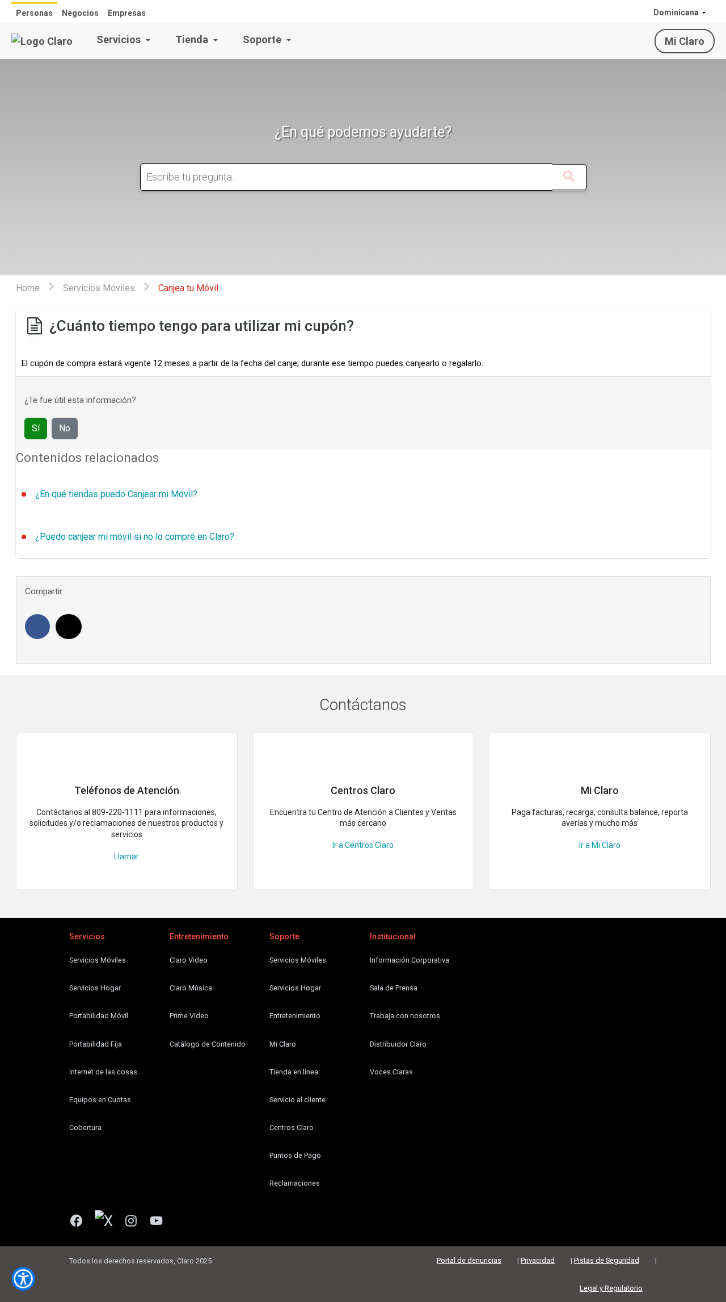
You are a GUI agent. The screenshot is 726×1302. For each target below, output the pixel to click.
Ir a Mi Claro (600, 845)
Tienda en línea (293, 1072)
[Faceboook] (80, 1222)
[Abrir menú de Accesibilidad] (23, 1279)
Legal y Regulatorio (611, 1288)
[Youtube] (160, 1222)
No (64, 428)
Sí (36, 428)
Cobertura (85, 1127)
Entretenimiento (294, 1015)
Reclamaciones (294, 1183)
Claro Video (189, 960)
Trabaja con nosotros (405, 1015)
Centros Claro (291, 1127)
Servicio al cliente (297, 1099)
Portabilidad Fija (95, 1044)
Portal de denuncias (469, 1260)
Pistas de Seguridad (606, 1260)
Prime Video (189, 1015)
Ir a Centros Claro (363, 845)
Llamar (126, 856)
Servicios (119, 39)
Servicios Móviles (97, 960)
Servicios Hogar (95, 988)
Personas (34, 13)
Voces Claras (391, 1072)
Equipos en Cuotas (100, 1099)
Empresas (127, 13)
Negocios (80, 13)
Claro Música (191, 988)
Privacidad (538, 1260)
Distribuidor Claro (398, 1044)
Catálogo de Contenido (208, 1044)
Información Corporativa (409, 960)
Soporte (263, 39)
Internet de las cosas (103, 1072)
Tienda (192, 39)
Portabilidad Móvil (98, 1015)
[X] (108, 1222)
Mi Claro (684, 41)
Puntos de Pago (295, 1155)
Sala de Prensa (393, 988)
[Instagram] (135, 1222)
